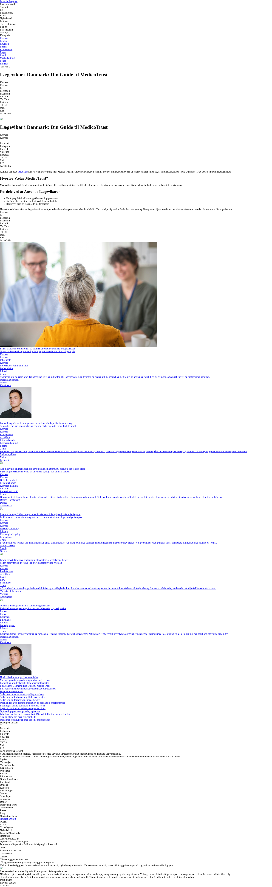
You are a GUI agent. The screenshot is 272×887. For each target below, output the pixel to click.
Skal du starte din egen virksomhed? (18, 717)
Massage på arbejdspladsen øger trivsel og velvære (25, 680)
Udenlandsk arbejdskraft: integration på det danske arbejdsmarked (32, 702)
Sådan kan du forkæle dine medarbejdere (20, 700)
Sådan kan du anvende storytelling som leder (22, 694)
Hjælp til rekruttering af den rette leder (19, 677)
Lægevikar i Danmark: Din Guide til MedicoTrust (24, 685)
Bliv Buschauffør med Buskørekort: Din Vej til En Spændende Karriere (35, 714)
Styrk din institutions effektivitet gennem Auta (22, 708)
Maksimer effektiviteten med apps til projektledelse (25, 719)
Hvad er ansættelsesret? (11, 691)
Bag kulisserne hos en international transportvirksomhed (28, 688)
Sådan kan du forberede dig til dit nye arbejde (22, 697)
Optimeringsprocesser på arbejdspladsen (20, 711)
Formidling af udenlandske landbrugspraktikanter (24, 683)
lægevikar (23, 171)
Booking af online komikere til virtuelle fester (22, 705)
